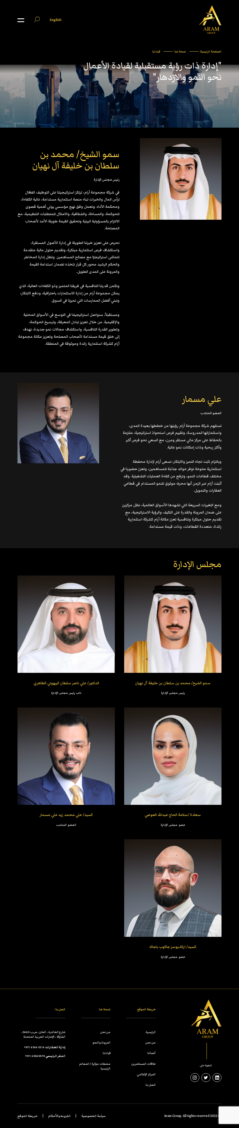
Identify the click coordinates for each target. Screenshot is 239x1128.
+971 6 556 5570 (35, 1055)
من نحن (150, 1042)
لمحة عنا (180, 51)
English (55, 20)
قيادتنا (156, 51)
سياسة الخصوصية (93, 1115)
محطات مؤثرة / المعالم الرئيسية (94, 1066)
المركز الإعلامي (146, 1074)
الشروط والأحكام (59, 1115)
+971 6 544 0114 (34, 1047)
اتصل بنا (150, 1085)
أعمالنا (151, 1053)
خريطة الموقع (27, 1115)
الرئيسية (150, 1032)
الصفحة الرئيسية (211, 51)
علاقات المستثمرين (143, 1063)
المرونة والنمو (101, 1042)
